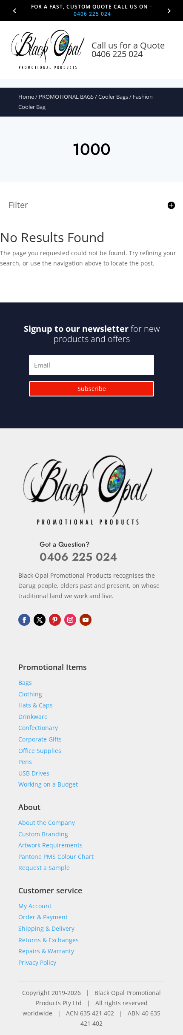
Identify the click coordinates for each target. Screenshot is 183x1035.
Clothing (30, 694)
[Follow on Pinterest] (55, 620)
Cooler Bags (113, 96)
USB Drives (33, 773)
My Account (34, 906)
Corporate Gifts (40, 739)
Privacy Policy (37, 962)
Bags (25, 683)
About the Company (46, 822)
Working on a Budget (48, 784)
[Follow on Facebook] (24, 620)
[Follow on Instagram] (70, 620)
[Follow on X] (40, 620)
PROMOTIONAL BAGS (66, 96)
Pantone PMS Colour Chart (56, 857)
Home (26, 96)
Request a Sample (44, 868)
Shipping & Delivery (46, 928)
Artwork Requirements (50, 845)
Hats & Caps (35, 705)
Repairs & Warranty (46, 951)
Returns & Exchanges (48, 940)
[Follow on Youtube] (86, 620)
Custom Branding (43, 834)
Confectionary (38, 728)
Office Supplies (39, 751)
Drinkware (33, 717)
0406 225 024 (92, 13)
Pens (25, 762)
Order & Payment (43, 917)
